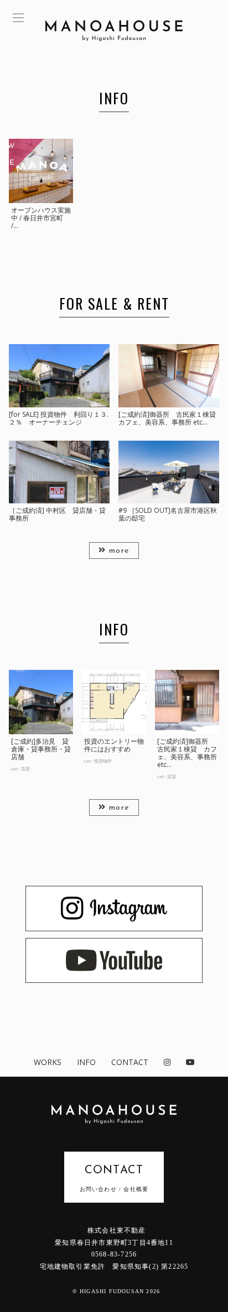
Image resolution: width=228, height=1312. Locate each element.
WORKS (47, 1062)
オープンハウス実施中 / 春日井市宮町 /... (41, 217)
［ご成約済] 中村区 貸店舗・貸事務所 (57, 514)
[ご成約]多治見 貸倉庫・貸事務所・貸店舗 (41, 748)
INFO (86, 1062)
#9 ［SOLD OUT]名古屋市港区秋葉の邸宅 (167, 514)
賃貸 (25, 768)
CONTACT (129, 1062)
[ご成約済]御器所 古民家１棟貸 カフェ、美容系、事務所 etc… (170, 418)
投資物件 (103, 761)
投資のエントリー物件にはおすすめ (114, 745)
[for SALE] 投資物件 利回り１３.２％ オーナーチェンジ (58, 418)
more (117, 551)
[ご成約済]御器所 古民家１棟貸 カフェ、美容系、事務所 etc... (187, 752)
